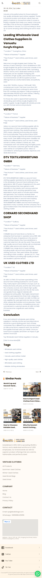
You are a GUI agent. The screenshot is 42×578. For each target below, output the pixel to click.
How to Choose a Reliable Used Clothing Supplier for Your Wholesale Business (12, 426)
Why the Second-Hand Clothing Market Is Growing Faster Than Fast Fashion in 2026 (30, 426)
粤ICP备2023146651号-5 (27, 574)
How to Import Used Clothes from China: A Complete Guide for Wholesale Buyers (32, 400)
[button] (38, 574)
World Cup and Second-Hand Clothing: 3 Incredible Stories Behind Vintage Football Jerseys (11, 384)
